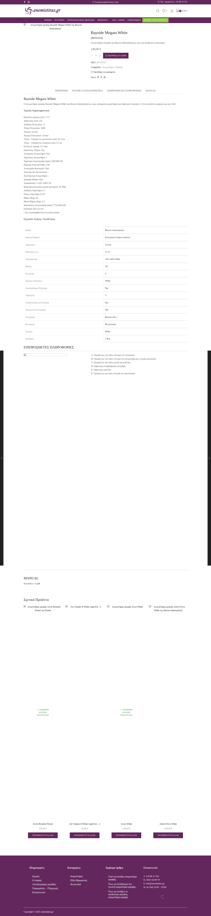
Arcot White (126, 824)
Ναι (106, 310)
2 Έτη (107, 339)
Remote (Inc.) (111, 317)
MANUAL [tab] (151, 90)
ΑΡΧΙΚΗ (48, 20)
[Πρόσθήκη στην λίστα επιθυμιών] (56, 814)
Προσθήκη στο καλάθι (117, 55)
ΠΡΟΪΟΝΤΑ (102, 20)
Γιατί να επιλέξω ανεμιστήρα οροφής (122, 878)
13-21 (107, 252)
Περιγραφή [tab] (61, 90)
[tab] (61, 91)
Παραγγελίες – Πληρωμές (45, 888)
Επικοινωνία (38, 892)
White (107, 281)
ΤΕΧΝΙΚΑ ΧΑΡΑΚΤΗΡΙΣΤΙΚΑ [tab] (87, 90)
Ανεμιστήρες (108, 67)
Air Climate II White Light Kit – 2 (84, 824)
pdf (38, 583)
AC (106, 266)
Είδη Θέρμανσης (78, 880)
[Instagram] (29, 2)
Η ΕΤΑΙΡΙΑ (59, 20)
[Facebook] (25, 2)
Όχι (106, 288)
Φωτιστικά (75, 884)
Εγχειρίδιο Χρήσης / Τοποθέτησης (39, 219)
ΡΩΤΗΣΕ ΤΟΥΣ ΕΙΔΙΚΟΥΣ (155, 20)
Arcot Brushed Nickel (43, 824)
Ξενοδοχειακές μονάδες (44, 884)
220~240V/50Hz (112, 259)
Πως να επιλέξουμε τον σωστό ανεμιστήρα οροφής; (122, 885)
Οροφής (119, 67)
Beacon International (114, 230)
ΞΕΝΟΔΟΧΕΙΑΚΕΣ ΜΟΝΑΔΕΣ (81, 20)
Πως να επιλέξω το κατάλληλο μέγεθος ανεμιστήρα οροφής (118, 894)
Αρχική (35, 876)
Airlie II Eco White (168, 824)
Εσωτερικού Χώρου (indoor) (117, 237)
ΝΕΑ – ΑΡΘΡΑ (118, 20)
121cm (108, 245)
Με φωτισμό (110, 324)
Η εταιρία (36, 880)
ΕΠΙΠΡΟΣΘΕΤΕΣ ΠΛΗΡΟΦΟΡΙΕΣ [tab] (124, 90)
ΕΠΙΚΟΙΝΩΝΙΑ (134, 20)
